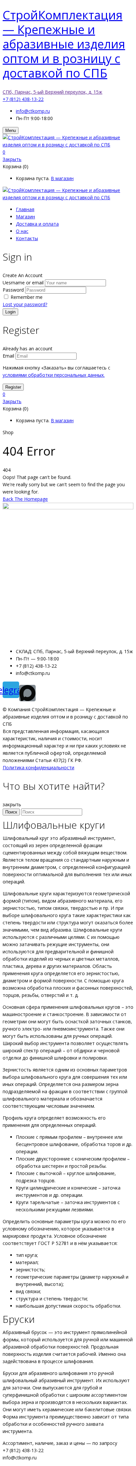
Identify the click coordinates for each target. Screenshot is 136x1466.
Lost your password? (25, 304)
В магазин (62, 178)
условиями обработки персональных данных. (54, 375)
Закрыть (12, 159)
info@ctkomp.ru (33, 111)
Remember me (27, 297)
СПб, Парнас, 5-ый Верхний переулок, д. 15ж (52, 92)
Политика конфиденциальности (38, 767)
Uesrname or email (23, 282)
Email (8, 356)
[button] (68, 152)
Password (13, 290)
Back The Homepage (25, 499)
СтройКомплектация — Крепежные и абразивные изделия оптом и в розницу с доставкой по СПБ (64, 44)
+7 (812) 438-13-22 (23, 99)
